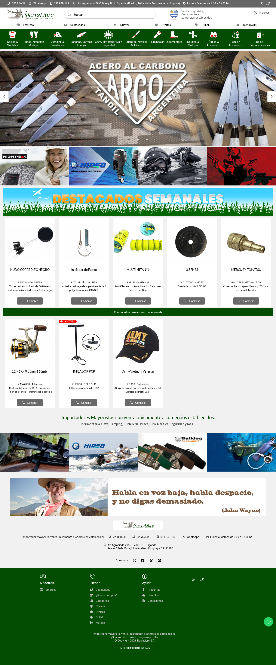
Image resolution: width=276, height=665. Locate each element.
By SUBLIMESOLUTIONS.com (135, 648)
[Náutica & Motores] (193, 35)
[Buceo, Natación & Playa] (33, 35)
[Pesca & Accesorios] (235, 35)
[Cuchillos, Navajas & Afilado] (136, 35)
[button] (124, 139)
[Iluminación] (157, 35)
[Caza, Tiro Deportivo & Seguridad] (108, 35)
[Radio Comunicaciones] (260, 35)
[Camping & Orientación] (57, 35)
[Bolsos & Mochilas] (12, 35)
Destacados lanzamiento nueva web (138, 312)
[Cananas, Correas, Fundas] (81, 35)
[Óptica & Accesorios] (213, 35)
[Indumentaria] (174, 35)
